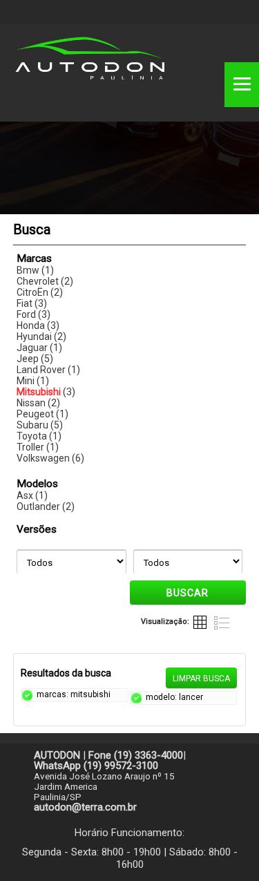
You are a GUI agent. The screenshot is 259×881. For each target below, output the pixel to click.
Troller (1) (38, 447)
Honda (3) (38, 325)
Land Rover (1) (48, 369)
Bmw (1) (35, 270)
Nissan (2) (38, 402)
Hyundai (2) (41, 336)
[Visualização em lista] (221, 622)
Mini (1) (33, 380)
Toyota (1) (39, 436)
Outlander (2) (46, 506)
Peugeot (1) (42, 413)
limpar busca (201, 678)
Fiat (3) (32, 303)
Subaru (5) (40, 424)
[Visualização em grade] (201, 622)
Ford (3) (33, 314)
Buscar (187, 592)
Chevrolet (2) (45, 281)
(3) (46, 391)
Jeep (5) (35, 358)
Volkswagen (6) (50, 458)
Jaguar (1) (39, 347)
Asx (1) (32, 495)
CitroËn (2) (40, 292)
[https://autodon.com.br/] (90, 62)
